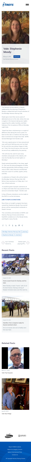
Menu (27, 5)
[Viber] (19, 225)
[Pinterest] (9, 225)
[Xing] (22, 225)
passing (24, 231)
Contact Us (15, 454)
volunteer (18, 235)
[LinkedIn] (16, 225)
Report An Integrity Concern (15, 449)
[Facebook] (3, 225)
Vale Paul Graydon (7, 373)
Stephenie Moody (7, 235)
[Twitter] (6, 225)
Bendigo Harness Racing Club (11, 231)
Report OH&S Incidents (15, 446)
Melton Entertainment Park (15, 452)
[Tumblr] (12, 225)
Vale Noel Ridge (6, 413)
